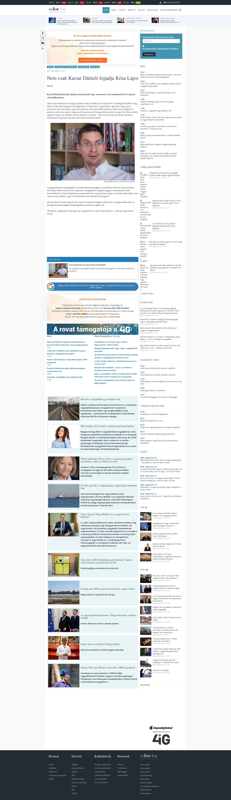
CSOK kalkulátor (100, 779)
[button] (160, 2)
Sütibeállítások (145, 793)
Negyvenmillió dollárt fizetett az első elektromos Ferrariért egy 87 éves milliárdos (166, 203)
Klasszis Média (146, 782)
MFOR (56, 10)
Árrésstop (131, 10)
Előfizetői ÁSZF (146, 790)
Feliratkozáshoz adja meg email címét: (158, 37)
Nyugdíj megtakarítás (102, 764)
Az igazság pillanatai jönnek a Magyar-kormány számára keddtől (166, 587)
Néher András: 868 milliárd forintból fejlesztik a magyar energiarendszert (158, 329)
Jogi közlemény (146, 775)
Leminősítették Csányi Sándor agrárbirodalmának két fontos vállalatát (163, 226)
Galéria (51, 779)
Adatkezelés (145, 779)
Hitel (73, 775)
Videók (113, 10)
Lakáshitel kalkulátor (102, 775)
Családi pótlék (99, 772)
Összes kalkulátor (101, 782)
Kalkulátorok (152, 10)
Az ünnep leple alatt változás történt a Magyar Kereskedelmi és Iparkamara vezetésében (167, 598)
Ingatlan (75, 772)
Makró (50, 67)
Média (74, 786)
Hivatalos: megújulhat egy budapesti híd (64, 377)
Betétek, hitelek (78, 779)
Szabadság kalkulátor (102, 768)
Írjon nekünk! (145, 764)
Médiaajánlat (145, 768)
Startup (74, 793)
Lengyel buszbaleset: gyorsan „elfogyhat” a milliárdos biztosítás (166, 661)
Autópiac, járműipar (79, 782)
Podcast (122, 10)
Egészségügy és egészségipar (65, 67)
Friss (106, 10)
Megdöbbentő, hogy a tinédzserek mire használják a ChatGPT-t (166, 524)
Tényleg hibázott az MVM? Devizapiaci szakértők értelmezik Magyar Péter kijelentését (165, 630)
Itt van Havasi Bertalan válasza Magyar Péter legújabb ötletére (165, 514)
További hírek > (147, 293)
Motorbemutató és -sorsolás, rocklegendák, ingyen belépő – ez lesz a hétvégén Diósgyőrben (160, 338)
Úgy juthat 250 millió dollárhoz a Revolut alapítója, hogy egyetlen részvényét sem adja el (165, 267)
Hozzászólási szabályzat (149, 786)
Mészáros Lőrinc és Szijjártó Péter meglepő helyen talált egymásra (166, 577)
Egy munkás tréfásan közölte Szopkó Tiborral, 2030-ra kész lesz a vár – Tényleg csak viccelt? (160, 346)
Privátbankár (122, 768)
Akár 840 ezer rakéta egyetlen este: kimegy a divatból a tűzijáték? (165, 243)
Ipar (73, 790)
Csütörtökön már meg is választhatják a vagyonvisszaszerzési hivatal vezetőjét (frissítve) (167, 556)
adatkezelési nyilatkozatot (157, 49)
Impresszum (145, 772)
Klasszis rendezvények (168, 10)
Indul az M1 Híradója (161, 670)
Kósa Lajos (95, 67)
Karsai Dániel (83, 67)
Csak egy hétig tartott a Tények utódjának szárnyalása (165, 640)
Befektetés (53, 772)
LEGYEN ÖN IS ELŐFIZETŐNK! (92, 299)
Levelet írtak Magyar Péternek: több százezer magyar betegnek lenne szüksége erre (166, 651)
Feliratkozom (149, 54)
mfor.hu (120, 764)
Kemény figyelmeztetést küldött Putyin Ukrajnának (165, 535)
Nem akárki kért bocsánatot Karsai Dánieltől (87, 264)
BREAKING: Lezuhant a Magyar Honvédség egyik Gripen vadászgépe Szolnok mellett (159, 320)
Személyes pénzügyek (57, 775)
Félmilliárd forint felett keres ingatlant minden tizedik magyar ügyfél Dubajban (164, 174)
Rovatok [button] (141, 10)
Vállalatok (52, 768)
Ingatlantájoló (122, 775)
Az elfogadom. (161, 48)
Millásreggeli (122, 772)
